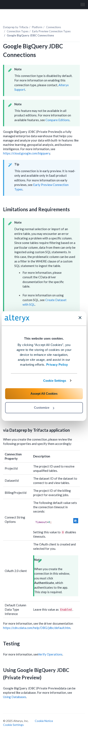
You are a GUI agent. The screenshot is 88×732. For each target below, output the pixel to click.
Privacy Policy (57, 364)
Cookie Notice (44, 721)
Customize (41, 407)
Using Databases (14, 697)
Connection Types (17, 31)
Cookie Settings (54, 380)
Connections (53, 27)
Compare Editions (57, 120)
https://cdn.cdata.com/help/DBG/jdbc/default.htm (36, 628)
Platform (37, 27)
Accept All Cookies (44, 393)
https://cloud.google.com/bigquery (26, 153)
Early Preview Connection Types (51, 31)
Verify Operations (50, 654)
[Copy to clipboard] (75, 520)
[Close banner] (80, 317)
